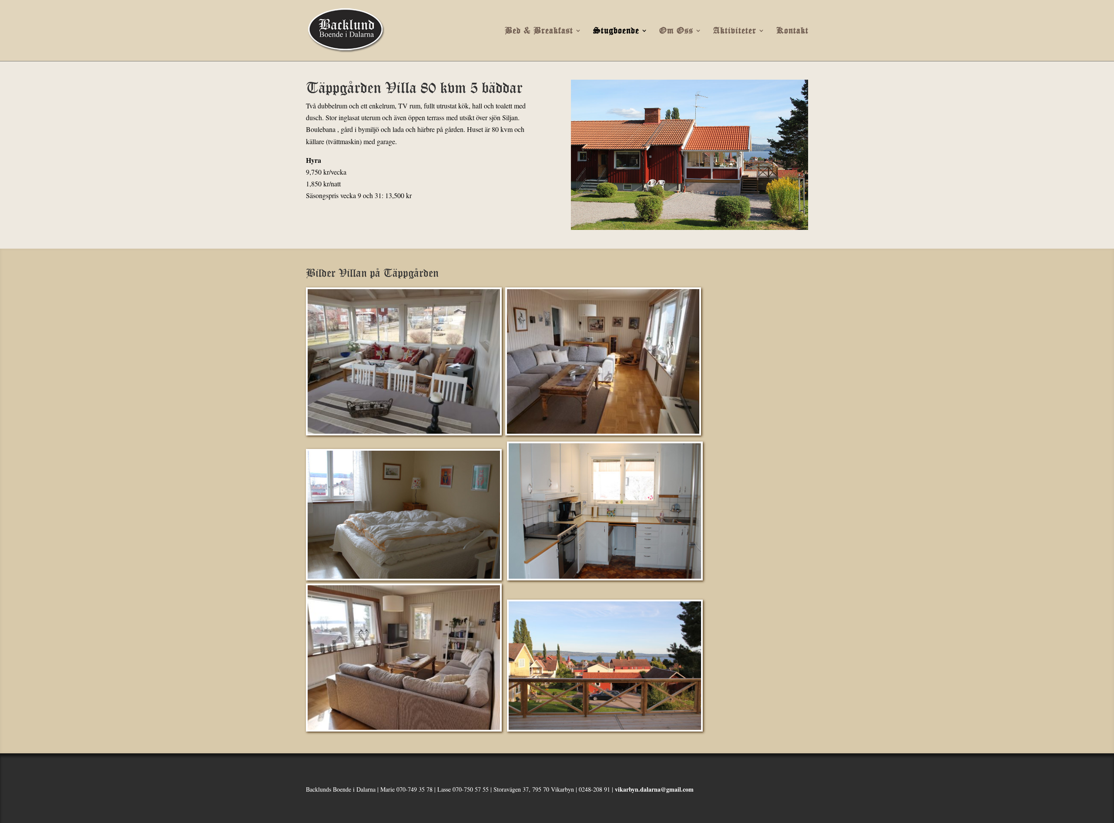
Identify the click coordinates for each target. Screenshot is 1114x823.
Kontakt (792, 31)
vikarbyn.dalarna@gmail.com (654, 789)
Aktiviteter (734, 31)
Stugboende (616, 31)
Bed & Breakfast (539, 31)
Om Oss (676, 31)
